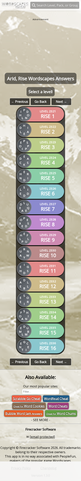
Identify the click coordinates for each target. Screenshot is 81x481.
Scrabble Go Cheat (26, 398)
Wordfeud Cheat (56, 398)
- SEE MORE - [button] (40, 420)
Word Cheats (58, 406)
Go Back (41, 101)
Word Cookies (29, 406)
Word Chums (61, 413)
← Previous (19, 101)
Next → (61, 101)
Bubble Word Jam (23, 413)
